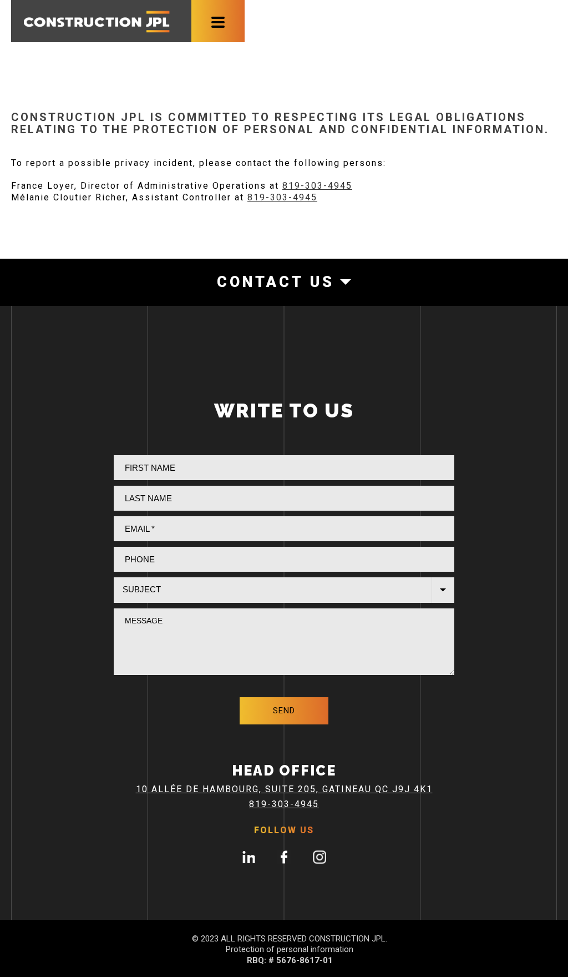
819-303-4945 (317, 185)
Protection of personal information (289, 949)
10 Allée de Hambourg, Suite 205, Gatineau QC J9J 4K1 (284, 789)
